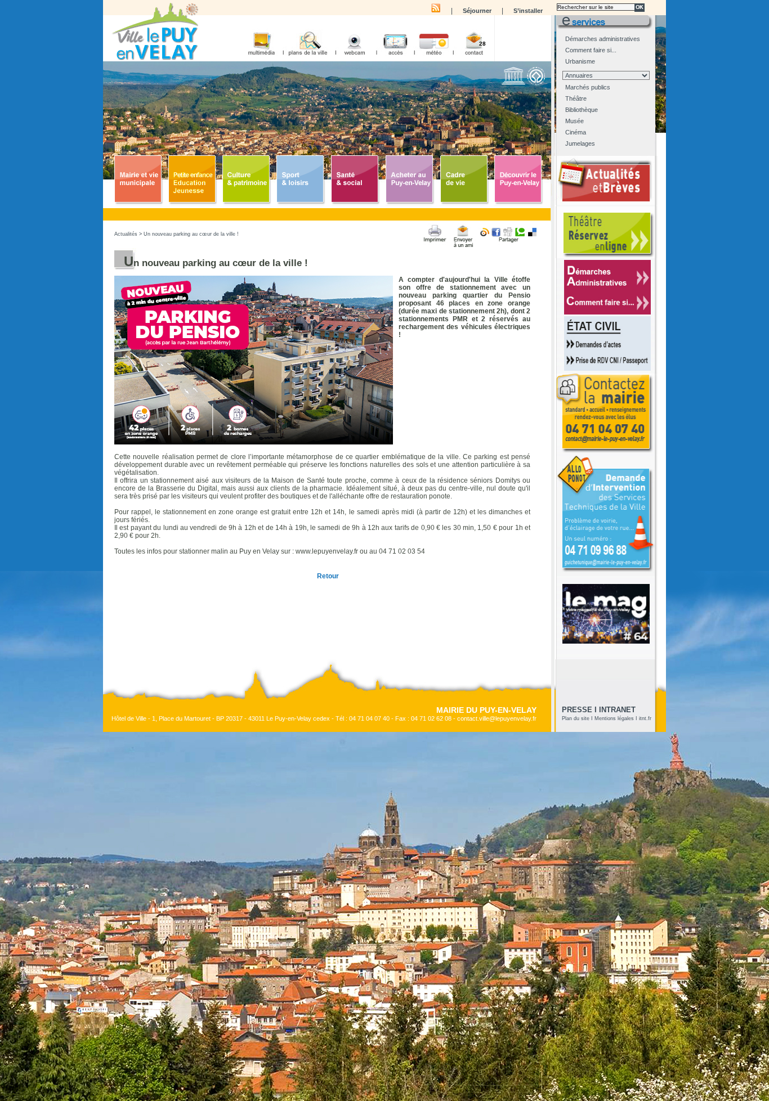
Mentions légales (614, 718)
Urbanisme (580, 61)
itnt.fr (645, 718)
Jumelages (580, 143)
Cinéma (575, 132)
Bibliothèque (581, 109)
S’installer (528, 10)
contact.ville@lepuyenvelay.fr (496, 718)
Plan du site (575, 718)
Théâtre (576, 98)
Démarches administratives (602, 38)
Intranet (617, 709)
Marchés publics (587, 87)
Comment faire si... (590, 50)
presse (577, 709)
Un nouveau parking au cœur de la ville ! (191, 234)
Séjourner (477, 10)
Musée (574, 121)
